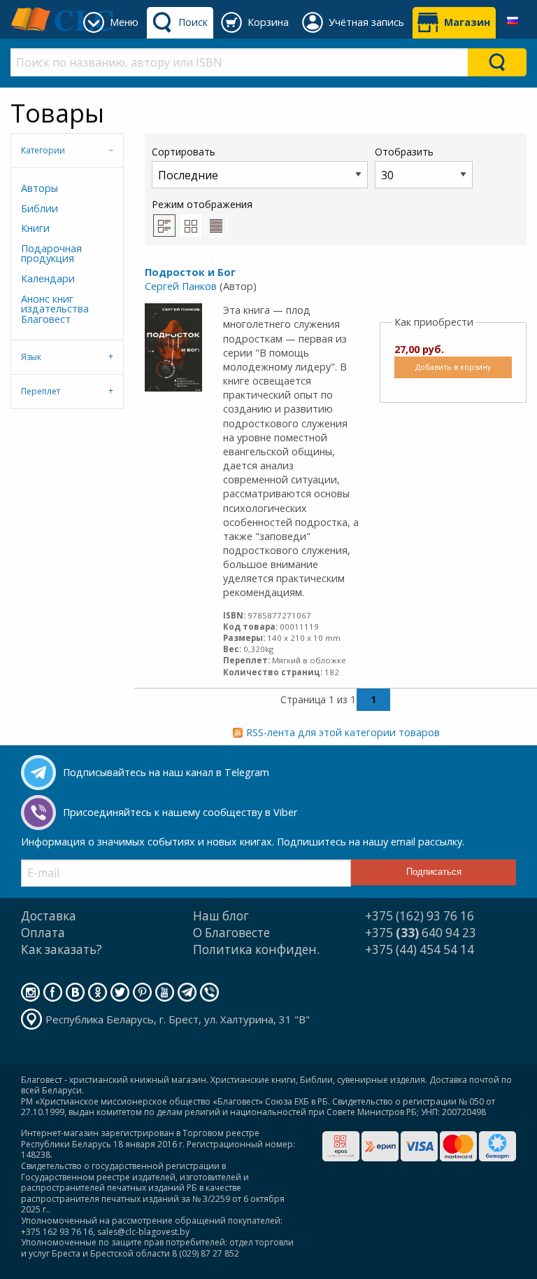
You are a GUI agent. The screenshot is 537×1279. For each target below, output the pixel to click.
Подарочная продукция (51, 253)
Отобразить (404, 151)
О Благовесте (231, 933)
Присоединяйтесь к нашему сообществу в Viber (180, 812)
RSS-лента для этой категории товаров (343, 732)
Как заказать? (61, 949)
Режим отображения (202, 204)
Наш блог (221, 916)
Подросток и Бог (190, 272)
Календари (48, 278)
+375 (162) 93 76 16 (419, 916)
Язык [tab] (31, 357)
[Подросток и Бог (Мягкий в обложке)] (173, 346)
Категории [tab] (43, 150)
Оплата (43, 933)
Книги (35, 228)
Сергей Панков (181, 286)
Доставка (48, 916)
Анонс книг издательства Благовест (55, 309)
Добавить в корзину (453, 366)
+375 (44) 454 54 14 (419, 949)
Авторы (39, 188)
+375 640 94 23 (420, 933)
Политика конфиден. (256, 949)
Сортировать (183, 151)
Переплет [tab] (40, 391)
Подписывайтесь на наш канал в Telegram (166, 772)
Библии (39, 208)
